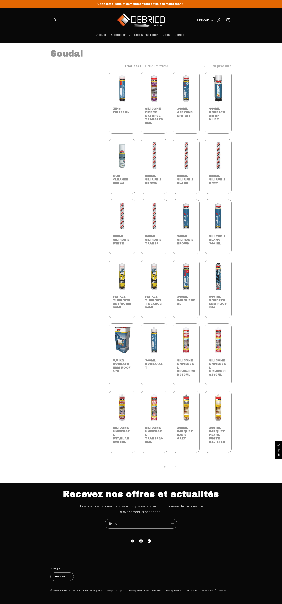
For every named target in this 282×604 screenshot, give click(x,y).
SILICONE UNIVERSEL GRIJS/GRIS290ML (217, 367)
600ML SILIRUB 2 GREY (217, 179)
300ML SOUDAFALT (154, 364)
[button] (54, 20)
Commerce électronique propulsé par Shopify (98, 590)
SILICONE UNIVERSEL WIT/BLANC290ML (121, 435)
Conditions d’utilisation (214, 590)
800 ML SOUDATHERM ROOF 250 (218, 302)
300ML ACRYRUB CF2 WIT (185, 112)
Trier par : (133, 66)
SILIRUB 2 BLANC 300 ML (217, 240)
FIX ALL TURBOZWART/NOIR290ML (122, 302)
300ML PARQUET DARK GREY (185, 433)
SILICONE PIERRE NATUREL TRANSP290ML (154, 115)
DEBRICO (65, 590)
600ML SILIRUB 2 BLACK (185, 179)
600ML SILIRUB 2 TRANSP (153, 240)
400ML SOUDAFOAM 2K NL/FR (217, 114)
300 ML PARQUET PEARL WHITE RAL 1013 (217, 435)
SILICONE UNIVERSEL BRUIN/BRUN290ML (186, 367)
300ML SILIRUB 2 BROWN (185, 240)
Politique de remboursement (145, 590)
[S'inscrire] (172, 523)
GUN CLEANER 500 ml (120, 179)
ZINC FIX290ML (121, 110)
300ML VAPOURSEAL (186, 300)
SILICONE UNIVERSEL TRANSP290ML (154, 435)
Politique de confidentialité (181, 590)
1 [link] (154, 467)
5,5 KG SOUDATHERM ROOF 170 (122, 366)
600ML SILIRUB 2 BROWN (153, 179)
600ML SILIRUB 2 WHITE (121, 240)
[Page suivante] (186, 467)
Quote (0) (278, 450)
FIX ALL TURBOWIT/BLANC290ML (153, 302)
